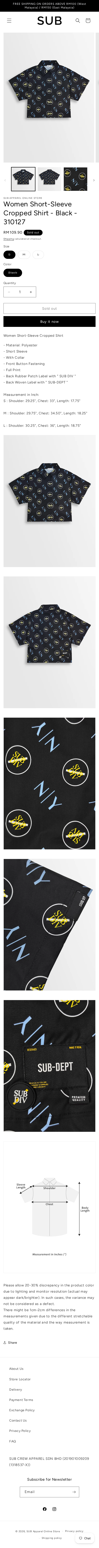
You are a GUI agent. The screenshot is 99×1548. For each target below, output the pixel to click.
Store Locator (20, 1379)
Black (15, 274)
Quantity (9, 283)
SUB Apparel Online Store (43, 1531)
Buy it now (49, 322)
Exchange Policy (22, 1410)
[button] (9, 21)
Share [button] (12, 1343)
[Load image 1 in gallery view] (23, 179)
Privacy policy (74, 1531)
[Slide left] (5, 180)
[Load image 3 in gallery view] (75, 179)
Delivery (15, 1390)
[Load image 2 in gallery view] (49, 179)
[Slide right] (94, 180)
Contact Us (18, 1420)
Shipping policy (52, 1538)
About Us (16, 1369)
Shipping (8, 238)
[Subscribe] (74, 1492)
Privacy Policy (20, 1431)
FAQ (12, 1441)
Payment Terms (21, 1400)
